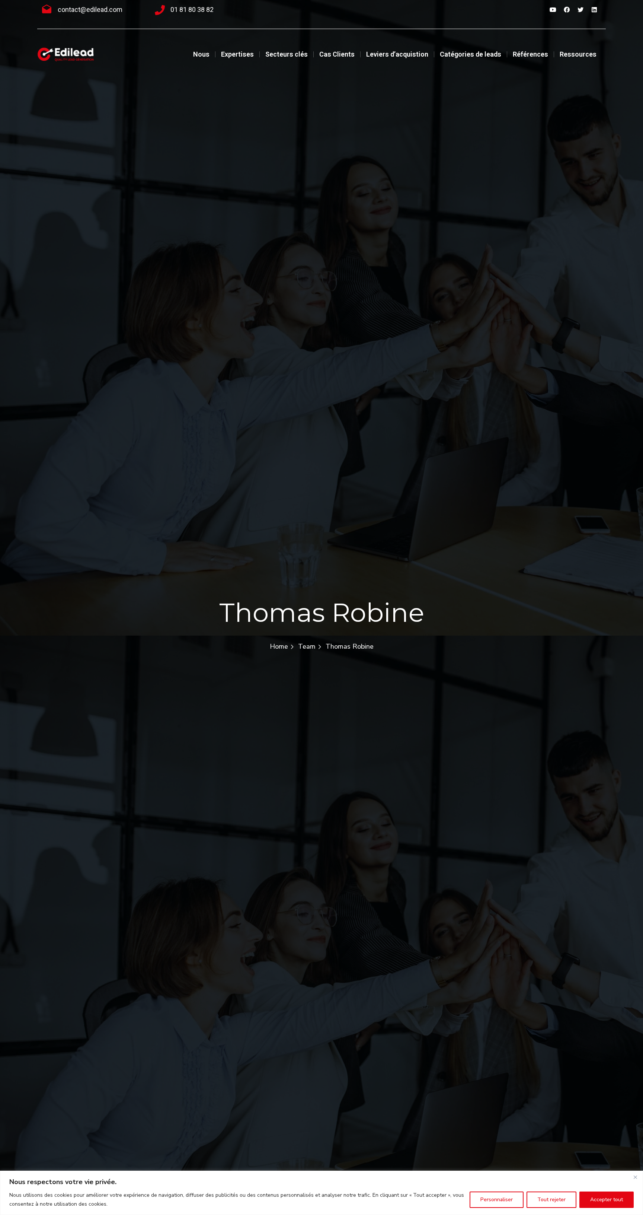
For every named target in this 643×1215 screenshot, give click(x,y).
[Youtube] (553, 10)
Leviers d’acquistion (397, 54)
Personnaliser (496, 1199)
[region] (321, 1193)
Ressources (578, 54)
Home (279, 646)
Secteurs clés (286, 54)
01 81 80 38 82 (192, 9)
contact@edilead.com (90, 9)
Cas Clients (337, 54)
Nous (201, 54)
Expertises (237, 54)
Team (307, 646)
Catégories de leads (470, 54)
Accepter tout (606, 1199)
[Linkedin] (594, 10)
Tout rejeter (551, 1199)
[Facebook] (567, 10)
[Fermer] (635, 1177)
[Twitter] (580, 10)
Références (530, 54)
